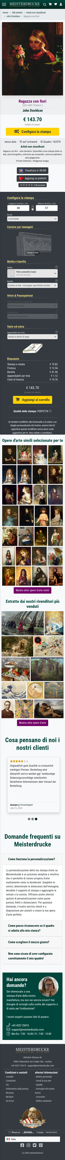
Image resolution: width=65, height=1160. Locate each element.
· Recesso (9, 1092)
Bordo (9, 214)
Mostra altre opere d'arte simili (32, 590)
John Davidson (13, 16)
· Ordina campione (43, 1100)
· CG (7, 1084)
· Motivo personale (43, 1076)
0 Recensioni (39, 185)
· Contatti (9, 1076)
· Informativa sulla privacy (16, 1088)
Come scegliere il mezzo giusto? (28, 942)
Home (5, 12)
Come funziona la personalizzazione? (31, 859)
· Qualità (38, 1084)
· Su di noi (9, 1100)
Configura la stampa (35, 131)
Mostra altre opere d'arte (32, 722)
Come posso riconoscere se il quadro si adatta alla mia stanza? (31, 928)
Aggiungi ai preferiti (34, 178)
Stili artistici (17, 12)
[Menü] (4, 4)
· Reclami (9, 1096)
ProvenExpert (25, 805)
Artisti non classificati (36, 12)
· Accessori (40, 1096)
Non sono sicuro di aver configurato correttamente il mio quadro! (30, 956)
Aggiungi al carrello (35, 400)
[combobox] (32, 218)
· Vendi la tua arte (43, 1080)
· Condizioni (10, 1080)
